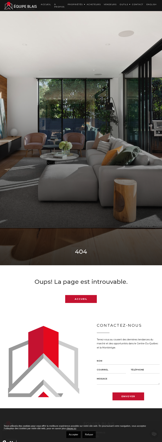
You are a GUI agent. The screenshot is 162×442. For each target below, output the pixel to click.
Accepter (73, 434)
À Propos (59, 5)
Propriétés (75, 4)
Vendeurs (110, 4)
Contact (137, 4)
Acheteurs (94, 4)
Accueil (46, 4)
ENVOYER (128, 396)
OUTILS (124, 4)
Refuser (89, 434)
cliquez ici (71, 428)
